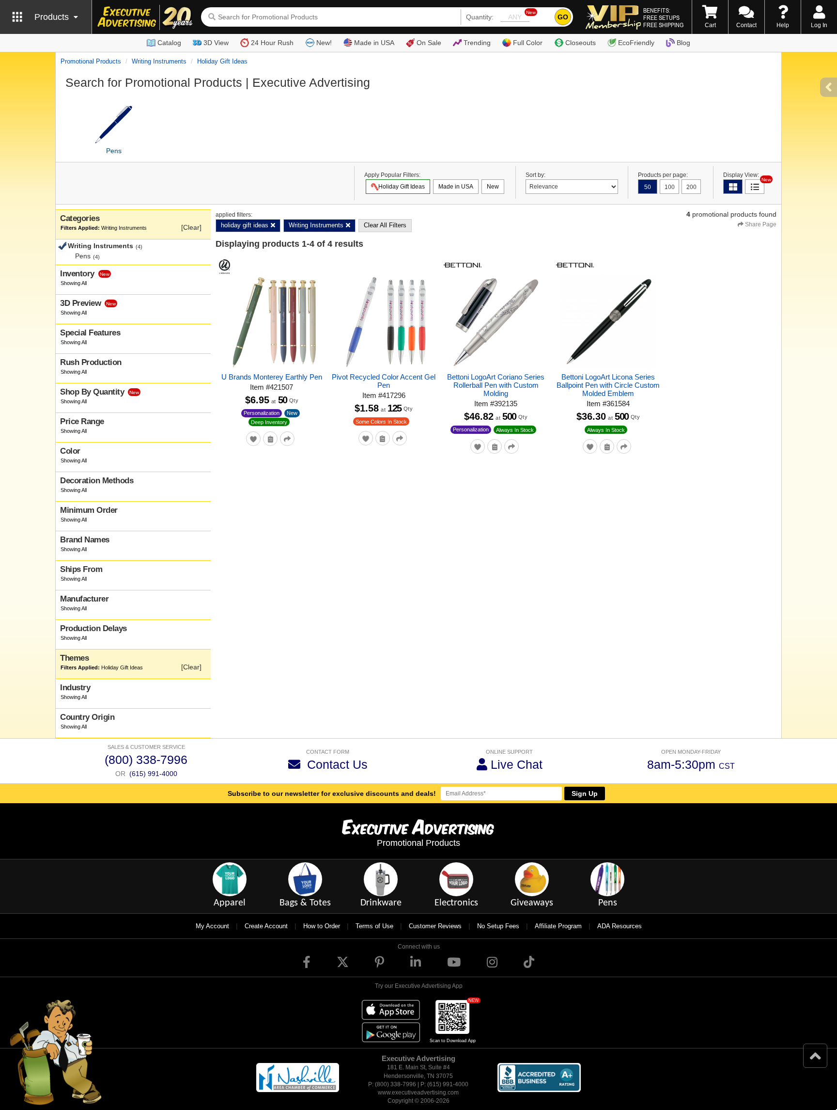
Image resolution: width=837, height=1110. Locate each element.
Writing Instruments (159, 61)
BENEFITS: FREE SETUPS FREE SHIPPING (663, 17)
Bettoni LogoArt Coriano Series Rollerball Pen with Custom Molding (495, 385)
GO (563, 17)
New (292, 413)
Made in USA (374, 43)
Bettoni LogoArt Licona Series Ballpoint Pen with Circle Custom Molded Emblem (608, 385)
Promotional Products (91, 61)
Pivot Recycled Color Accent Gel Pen (383, 381)
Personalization (261, 413)
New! (324, 43)
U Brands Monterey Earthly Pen (271, 377)
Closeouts (580, 43)
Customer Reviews (435, 926)
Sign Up (585, 793)
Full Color (527, 43)
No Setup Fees (498, 926)
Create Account (266, 926)
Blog (683, 43)
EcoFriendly (636, 43)
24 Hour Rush (272, 43)
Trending (477, 43)
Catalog (169, 43)
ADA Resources (619, 926)
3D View (216, 43)
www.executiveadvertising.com (418, 1092)
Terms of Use (374, 926)
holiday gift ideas (222, 61)
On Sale (429, 43)
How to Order (321, 926)
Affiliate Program (558, 926)
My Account (212, 926)
